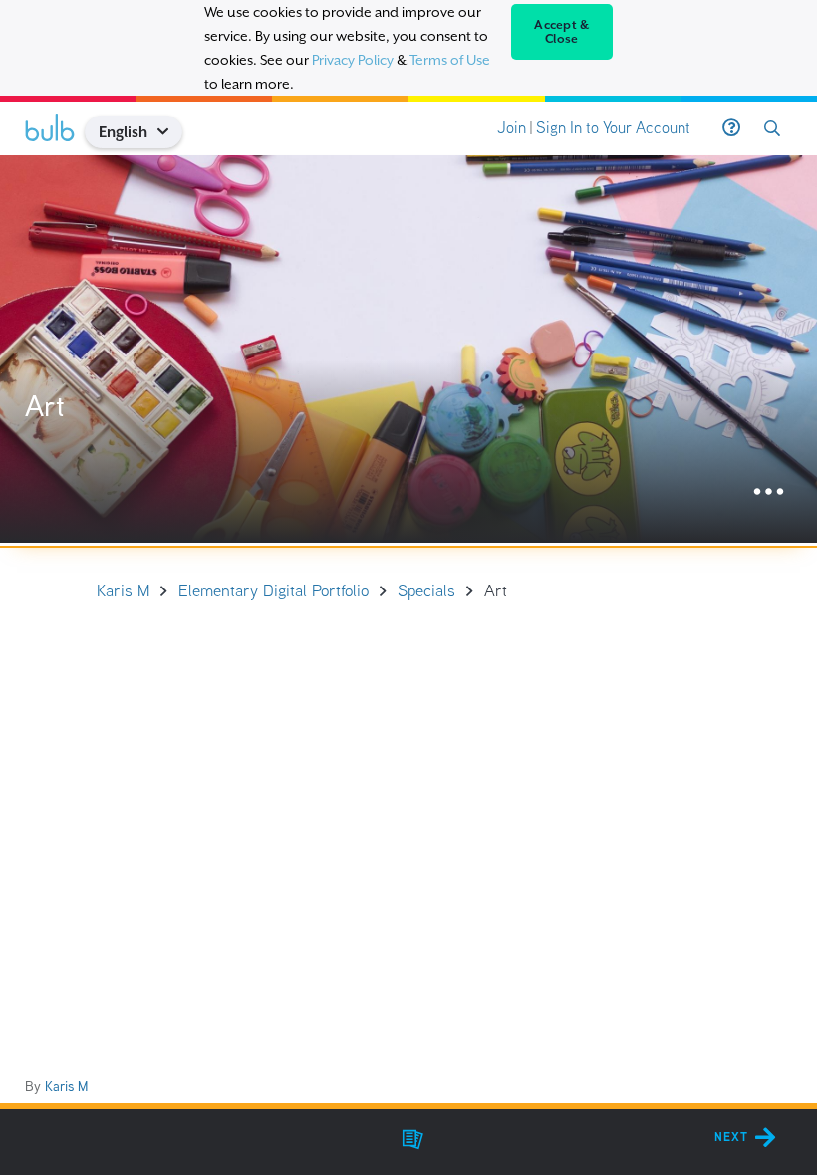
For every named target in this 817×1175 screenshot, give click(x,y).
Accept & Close (561, 32)
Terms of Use (449, 60)
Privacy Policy (353, 60)
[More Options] (768, 492)
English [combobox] (123, 131)
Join (511, 128)
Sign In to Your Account (613, 128)
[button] (170, 132)
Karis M (66, 1086)
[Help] (731, 128)
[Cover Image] (408, 349)
